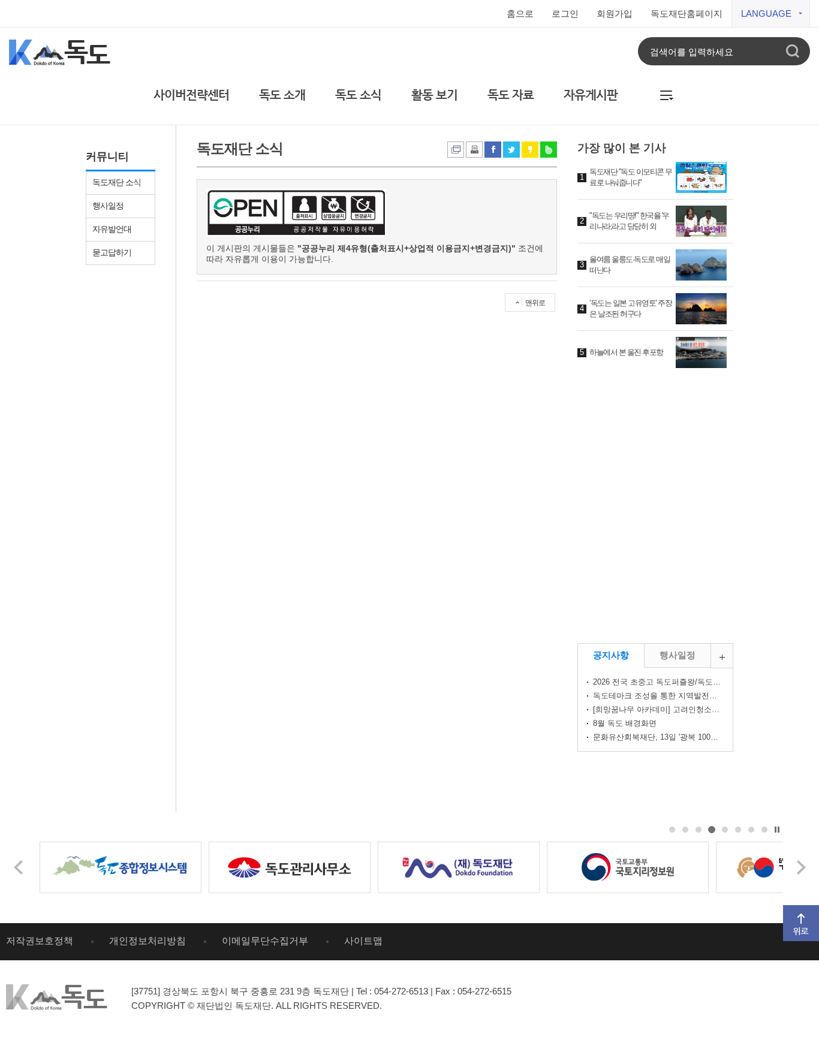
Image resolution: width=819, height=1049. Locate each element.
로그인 (565, 13)
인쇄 (455, 149)
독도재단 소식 (116, 182)
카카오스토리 (530, 149)
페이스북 (492, 149)
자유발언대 (111, 229)
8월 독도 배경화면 (625, 723)
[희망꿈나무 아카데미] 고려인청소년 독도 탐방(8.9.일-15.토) (658, 709)
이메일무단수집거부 (265, 941)
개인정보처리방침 (147, 941)
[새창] (120, 867)
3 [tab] (699, 830)
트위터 (511, 149)
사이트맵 (363, 941)
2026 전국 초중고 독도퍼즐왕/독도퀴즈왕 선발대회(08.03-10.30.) (658, 681)
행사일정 (108, 205)
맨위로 (535, 303)
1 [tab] (672, 830)
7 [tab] (751, 830)
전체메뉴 (667, 91)
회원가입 (615, 13)
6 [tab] (738, 830)
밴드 (548, 149)
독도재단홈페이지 (686, 13)
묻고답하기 (111, 252)
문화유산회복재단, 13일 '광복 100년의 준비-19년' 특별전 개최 (658, 737)
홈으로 (520, 13)
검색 (792, 51)
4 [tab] (712, 830)
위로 (791, 910)
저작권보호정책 (39, 941)
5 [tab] (725, 830)
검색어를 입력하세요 (691, 51)
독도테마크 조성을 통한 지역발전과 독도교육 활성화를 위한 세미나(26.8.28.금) (658, 695)
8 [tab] (765, 830)
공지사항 (611, 655)
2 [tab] (685, 830)
